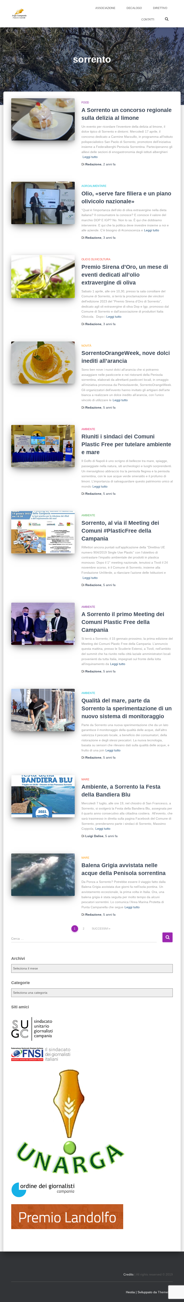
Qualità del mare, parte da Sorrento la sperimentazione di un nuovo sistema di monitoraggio (126, 708)
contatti (147, 19)
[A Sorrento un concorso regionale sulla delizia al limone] (43, 119)
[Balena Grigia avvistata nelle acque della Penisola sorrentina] (43, 874)
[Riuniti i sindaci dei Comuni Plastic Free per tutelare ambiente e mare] (43, 446)
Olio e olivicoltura (95, 259)
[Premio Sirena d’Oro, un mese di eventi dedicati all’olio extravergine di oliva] (43, 276)
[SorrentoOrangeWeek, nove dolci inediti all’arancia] (43, 362)
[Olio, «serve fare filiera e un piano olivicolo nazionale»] (43, 203)
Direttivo (160, 8)
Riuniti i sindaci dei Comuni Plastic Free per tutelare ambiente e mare (126, 444)
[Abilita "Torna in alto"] (175, 1293)
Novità (86, 345)
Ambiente (88, 429)
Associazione (105, 8)
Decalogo (134, 8)
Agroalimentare (93, 186)
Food (85, 102)
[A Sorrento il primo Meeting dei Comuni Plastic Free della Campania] (43, 624)
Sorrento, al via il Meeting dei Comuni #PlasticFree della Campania (120, 531)
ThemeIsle (165, 1292)
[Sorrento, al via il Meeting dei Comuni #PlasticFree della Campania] (43, 532)
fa (109, 164)
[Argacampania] (19, 13)
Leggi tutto (90, 157)
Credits (128, 1274)
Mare (85, 779)
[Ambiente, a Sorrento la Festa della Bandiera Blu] (43, 796)
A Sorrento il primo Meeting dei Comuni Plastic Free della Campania (122, 622)
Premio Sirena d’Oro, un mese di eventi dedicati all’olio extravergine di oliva (124, 275)
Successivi (100, 928)
